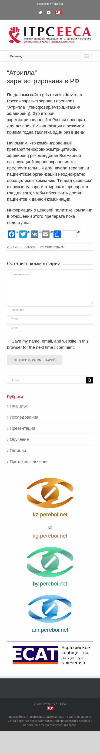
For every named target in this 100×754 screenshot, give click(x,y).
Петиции (18, 450)
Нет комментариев (51, 247)
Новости (30, 247)
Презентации (22, 428)
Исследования (24, 417)
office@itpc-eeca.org (50, 4)
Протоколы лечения (29, 461)
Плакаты (18, 406)
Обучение (19, 439)
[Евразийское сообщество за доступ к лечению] (50, 655)
